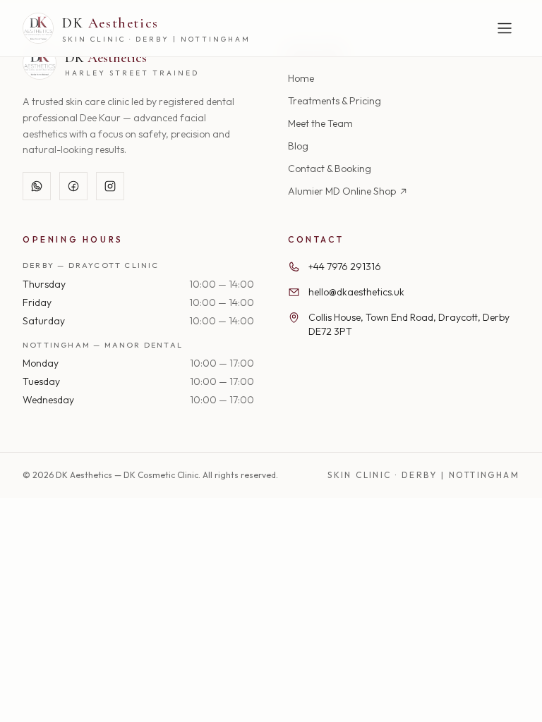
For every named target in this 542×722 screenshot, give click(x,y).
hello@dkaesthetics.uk (356, 292)
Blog (298, 146)
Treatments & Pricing (334, 100)
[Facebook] (73, 186)
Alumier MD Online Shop (342, 191)
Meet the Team (320, 123)
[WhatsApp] (37, 186)
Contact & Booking (329, 168)
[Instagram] (110, 186)
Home (301, 78)
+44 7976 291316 (344, 266)
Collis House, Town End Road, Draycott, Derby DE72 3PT (409, 324)
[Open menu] (504, 28)
